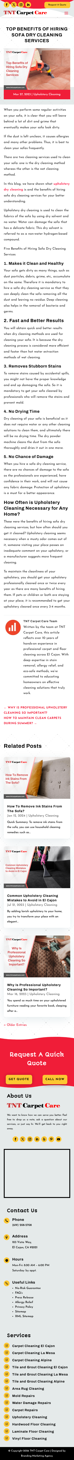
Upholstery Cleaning (47, 94)
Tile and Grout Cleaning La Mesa (40, 1374)
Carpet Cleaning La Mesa (33, 1353)
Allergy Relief (24, 1302)
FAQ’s (19, 1292)
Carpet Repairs (25, 1410)
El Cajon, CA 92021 (24, 1247)
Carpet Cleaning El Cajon (33, 1346)
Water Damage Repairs (31, 1403)
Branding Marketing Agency (37, 1456)
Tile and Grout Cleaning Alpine (38, 1381)
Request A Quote (57, 5)
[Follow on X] (14, 5)
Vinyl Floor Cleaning (29, 1438)
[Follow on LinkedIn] (28, 5)
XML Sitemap (24, 1316)
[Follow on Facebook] (7, 5)
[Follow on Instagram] (21, 5)
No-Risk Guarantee (28, 1288)
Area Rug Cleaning (28, 1388)
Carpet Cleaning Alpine (32, 1360)
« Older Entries (15, 1025)
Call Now (54, 1079)
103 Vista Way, (22, 1242)
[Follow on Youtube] (58, 1139)
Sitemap (20, 1311)
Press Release (24, 1297)
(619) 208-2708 (22, 1225)
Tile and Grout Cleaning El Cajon (40, 1367)
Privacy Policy (24, 1307)
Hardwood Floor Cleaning (34, 1424)
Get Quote (19, 1079)
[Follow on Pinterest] (51, 1139)
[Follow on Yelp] (44, 1139)
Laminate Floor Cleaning (33, 1431)
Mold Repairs (23, 1396)
